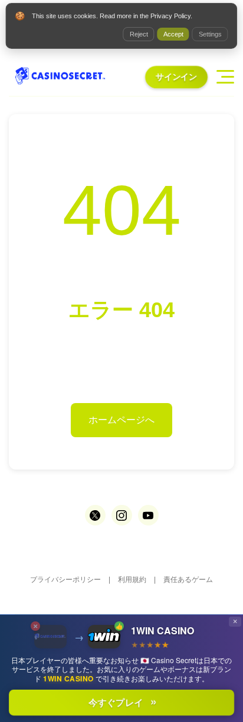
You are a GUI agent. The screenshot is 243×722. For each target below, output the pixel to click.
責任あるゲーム (188, 579)
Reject (139, 34)
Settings (210, 34)
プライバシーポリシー (65, 579)
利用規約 (132, 579)
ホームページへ (121, 420)
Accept (173, 34)
